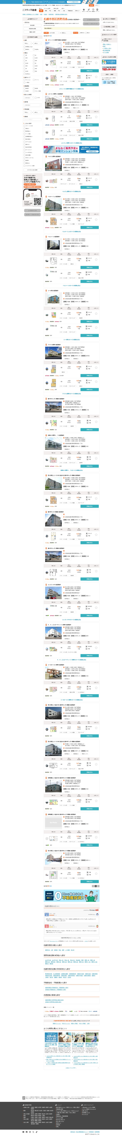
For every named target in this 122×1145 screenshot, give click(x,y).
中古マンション (66, 1023)
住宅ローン (58, 1123)
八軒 (52, 950)
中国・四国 (25, 1119)
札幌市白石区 (48, 975)
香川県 (32, 1120)
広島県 (32, 1119)
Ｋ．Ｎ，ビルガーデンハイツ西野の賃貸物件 (59, 624)
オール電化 (106, 52)
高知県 (39, 1120)
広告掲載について (86, 1112)
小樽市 (47, 977)
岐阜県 (36, 1115)
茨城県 (48, 1110)
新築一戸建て (74, 1023)
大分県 (47, 1122)
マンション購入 (59, 1110)
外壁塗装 (58, 1124)
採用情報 (97, 1132)
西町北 (47, 963)
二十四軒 (67, 950)
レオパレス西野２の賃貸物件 (55, 94)
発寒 (63, 950)
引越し (57, 1126)
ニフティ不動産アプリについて (89, 1109)
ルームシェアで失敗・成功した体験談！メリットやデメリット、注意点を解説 (78, 1045)
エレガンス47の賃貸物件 (54, 584)
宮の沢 (72, 950)
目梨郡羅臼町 (72, 973)
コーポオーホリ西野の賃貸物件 (56, 664)
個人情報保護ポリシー (82, 1132)
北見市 (69, 977)
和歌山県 (51, 1117)
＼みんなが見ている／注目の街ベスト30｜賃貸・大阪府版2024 (51, 1045)
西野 (82, 960)
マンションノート (54, 941)
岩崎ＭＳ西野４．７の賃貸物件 (56, 435)
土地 (88, 1023)
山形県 (50, 1107)
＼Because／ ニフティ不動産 (88, 1107)
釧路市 (60, 977)
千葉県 (44, 1110)
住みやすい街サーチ (60, 1119)
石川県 (47, 1113)
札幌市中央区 (80, 973)
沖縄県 (37, 1123)
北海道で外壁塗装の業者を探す (53, 1002)
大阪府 (32, 1117)
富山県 (43, 1113)
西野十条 (81, 962)
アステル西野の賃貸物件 (54, 344)
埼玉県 (40, 1110)
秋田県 (47, 1107)
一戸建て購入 (59, 1112)
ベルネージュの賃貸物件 (54, 196)
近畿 (24, 1117)
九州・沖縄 (25, 1122)
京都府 (39, 1117)
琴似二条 (66, 960)
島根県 (43, 1119)
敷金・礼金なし (107, 44)
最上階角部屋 (106, 50)
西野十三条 (94, 962)
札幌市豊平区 (56, 975)
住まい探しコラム (60, 1121)
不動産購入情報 (59, 1109)
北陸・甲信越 (26, 1113)
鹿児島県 (33, 1123)
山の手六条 (48, 960)
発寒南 (56, 950)
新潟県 (32, 1113)
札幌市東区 (95, 973)
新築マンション (57, 1023)
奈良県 (47, 1117)
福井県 (50, 1113)
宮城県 (43, 1107)
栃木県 (51, 1110)
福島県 (32, 1108)
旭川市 (51, 977)
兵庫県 (36, 1117)
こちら (85, 941)
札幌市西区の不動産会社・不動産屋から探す (56, 987)
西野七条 (64, 962)
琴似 (60, 950)
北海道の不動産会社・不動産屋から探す (55, 989)
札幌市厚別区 (71, 975)
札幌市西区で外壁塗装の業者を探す (54, 1000)
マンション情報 (59, 1117)
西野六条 (58, 962)
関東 (24, 1110)
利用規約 (91, 1132)
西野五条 (53, 962)
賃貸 (57, 1107)
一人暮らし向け (107, 48)
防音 (104, 46)
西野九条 (75, 962)
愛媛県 (36, 1120)
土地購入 (58, 1114)
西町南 (51, 963)
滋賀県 (43, 1117)
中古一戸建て (82, 1023)
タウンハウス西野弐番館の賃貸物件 (57, 40)
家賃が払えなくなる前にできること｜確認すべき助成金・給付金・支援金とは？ (64, 1045)
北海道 (32, 1107)
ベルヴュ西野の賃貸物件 (54, 156)
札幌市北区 (88, 973)
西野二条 (92, 960)
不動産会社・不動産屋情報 (62, 1116)
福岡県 (32, 1122)
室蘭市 (56, 977)
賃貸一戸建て (76, 1107)
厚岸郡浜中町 (48, 973)
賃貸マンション (62, 1107)
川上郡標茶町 (56, 973)
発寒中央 (47, 950)
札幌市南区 (64, 975)
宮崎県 (50, 1122)
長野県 (39, 1113)
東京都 (32, 1110)
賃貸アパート (69, 1107)
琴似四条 (78, 960)
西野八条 (70, 962)
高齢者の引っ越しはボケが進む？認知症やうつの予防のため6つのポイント (92, 1045)
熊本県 (43, 1122)
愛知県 (32, 1115)
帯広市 (65, 977)
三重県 (43, 1115)
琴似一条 (61, 960)
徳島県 (50, 1119)
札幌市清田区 (87, 975)
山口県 (47, 1119)
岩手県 (39, 1107)
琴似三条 (72, 960)
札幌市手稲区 (79, 975)
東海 (24, 1115)
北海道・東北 (26, 1107)
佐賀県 (36, 1122)
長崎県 (39, 1122)
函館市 (93, 975)
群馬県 (32, 1112)
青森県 (36, 1107)
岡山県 (36, 1119)
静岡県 (39, 1115)
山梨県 (36, 1113)
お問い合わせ (85, 1110)
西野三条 (47, 962)
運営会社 (72, 1132)
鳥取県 (39, 1119)
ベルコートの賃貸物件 (54, 236)
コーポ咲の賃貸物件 (53, 290)
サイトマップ (85, 1114)
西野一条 (87, 960)
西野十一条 (87, 962)
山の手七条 (55, 960)
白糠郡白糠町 (64, 973)
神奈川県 (37, 1110)
